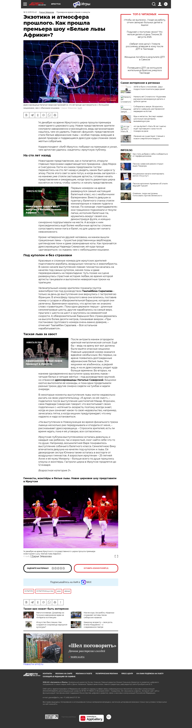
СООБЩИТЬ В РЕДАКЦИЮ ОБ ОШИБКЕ (59, 677)
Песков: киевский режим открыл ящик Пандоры (148, 165)
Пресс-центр (127, 674)
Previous (29, 512)
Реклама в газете (84, 674)
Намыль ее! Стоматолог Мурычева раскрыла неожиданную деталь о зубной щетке (150, 99)
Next (112, 512)
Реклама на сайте (63, 674)
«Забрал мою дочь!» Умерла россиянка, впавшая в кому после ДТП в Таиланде (144, 46)
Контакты (47, 674)
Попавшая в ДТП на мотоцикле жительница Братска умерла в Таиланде (144, 70)
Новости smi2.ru (33, 664)
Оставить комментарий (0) (96, 568)
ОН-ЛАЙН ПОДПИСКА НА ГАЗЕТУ (150, 674)
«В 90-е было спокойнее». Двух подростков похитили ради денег (149, 88)
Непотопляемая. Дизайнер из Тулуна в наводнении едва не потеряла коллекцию (50, 615)
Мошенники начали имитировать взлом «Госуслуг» (148, 175)
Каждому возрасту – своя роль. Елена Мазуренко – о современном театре (98, 624)
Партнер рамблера (69, 717)
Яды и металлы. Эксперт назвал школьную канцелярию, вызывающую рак (148, 118)
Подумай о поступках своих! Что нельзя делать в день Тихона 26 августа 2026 (144, 34)
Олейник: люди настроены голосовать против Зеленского (147, 194)
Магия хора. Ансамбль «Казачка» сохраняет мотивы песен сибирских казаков (99, 615)
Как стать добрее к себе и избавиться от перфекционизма (150, 155)
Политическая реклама (107, 674)
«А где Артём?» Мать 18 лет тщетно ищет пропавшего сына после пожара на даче (150, 128)
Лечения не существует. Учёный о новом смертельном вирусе (149, 137)
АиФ (80, 108)
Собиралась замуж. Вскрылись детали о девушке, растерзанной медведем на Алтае (149, 108)
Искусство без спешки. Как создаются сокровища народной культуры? (51, 624)
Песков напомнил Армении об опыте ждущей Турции (150, 185)
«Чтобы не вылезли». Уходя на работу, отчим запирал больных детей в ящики (145, 22)
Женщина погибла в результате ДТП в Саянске (144, 58)
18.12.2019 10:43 (30, 12)
